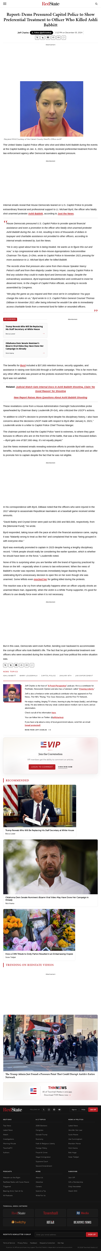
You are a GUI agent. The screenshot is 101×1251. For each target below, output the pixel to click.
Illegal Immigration (43, 1157)
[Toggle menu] (4, 3)
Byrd (23, 365)
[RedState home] (12, 1109)
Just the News (66, 213)
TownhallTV (7, 1148)
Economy (39, 1139)
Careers (39, 1186)
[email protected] (32, 725)
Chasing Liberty (86, 689)
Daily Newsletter (74, 1186)
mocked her (40, 579)
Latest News (8, 1130)
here (54, 712)
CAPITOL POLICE (48, 676)
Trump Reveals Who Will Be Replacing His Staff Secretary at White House (39, 830)
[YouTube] (59, 1109)
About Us (39, 1178)
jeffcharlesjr (58, 717)
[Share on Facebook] (48, 38)
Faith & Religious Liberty (45, 1144)
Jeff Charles (23, 32)
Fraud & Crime (41, 1152)
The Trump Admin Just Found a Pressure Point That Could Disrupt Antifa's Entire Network (50, 1075)
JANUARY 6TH (65, 676)
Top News (7, 1126)
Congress (39, 1130)
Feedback (33, 1243)
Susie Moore (73, 1135)
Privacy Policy (22, 1243)
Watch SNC (72, 1191)
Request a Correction (47, 1243)
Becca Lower (10, 834)
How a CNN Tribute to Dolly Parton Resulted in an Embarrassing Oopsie (39, 954)
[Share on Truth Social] (42, 38)
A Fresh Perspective (57, 686)
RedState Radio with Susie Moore (16, 1182)
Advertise (39, 1182)
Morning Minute (9, 1144)
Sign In (74, 1110)
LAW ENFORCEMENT (84, 676)
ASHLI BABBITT (9, 676)
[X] (44, 1109)
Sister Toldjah (10, 957)
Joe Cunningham (75, 1139)
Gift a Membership (75, 1182)
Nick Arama (9, 903)
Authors (6, 1152)
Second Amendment (44, 1166)
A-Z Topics (41, 1119)
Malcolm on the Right (11, 1178)
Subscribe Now (65, 767)
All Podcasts (8, 1195)
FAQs (83, 1110)
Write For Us (41, 1195)
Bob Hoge (72, 1152)
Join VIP (93, 1110)
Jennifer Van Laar (75, 1130)
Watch (5, 1135)
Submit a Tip (41, 1191)
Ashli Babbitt (35, 213)
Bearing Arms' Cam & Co (13, 1191)
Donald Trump (41, 1135)
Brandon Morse (74, 1144)
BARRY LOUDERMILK (28, 676)
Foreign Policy (41, 1148)
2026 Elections (41, 1126)
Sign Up (92, 1234)
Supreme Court (42, 1161)
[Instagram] (49, 1109)
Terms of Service (9, 1243)
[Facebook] (54, 1109)
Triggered (7, 1186)
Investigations (8, 1139)
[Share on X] (37, 38)
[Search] (96, 3)
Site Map (61, 1243)
